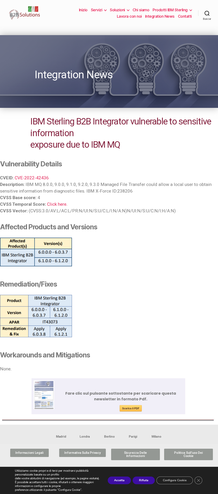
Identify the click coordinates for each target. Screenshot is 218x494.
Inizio (83, 10)
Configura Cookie (174, 480)
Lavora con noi (129, 16)
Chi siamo (141, 10)
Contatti (185, 16)
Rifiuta (143, 480)
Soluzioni (117, 10)
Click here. (57, 204)
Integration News (160, 16)
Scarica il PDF (130, 408)
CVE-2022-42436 (32, 177)
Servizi (96, 10)
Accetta (119, 480)
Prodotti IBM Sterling (170, 10)
